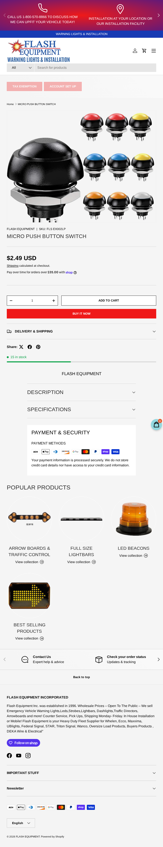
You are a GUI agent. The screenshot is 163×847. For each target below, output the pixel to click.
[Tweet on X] (21, 347)
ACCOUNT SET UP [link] (63, 86)
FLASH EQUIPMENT (21, 229)
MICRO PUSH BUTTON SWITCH (37, 104)
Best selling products (29, 628)
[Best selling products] (29, 595)
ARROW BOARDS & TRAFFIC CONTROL (29, 551)
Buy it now (81, 313)
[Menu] (153, 50)
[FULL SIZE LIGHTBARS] (81, 519)
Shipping (12, 265)
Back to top (81, 677)
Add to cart (108, 300)
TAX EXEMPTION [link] (25, 86)
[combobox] (81, 67)
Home (10, 104)
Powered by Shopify (52, 836)
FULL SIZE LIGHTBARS (81, 551)
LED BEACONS (133, 548)
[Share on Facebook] (29, 347)
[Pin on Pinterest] (38, 347)
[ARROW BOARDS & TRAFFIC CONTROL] (29, 519)
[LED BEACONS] (133, 519)
